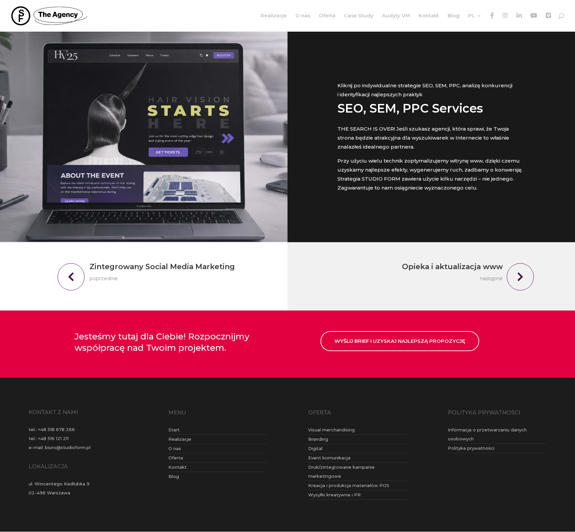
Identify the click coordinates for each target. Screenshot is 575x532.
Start (174, 429)
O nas (302, 16)
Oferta (327, 16)
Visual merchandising (331, 429)
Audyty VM (396, 16)
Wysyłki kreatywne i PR (334, 494)
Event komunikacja (329, 457)
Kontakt (429, 16)
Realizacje (274, 16)
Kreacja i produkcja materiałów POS (348, 485)
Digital (315, 448)
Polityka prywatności (471, 448)
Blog (454, 16)
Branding (318, 439)
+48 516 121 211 (53, 438)
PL (471, 16)
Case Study (358, 16)
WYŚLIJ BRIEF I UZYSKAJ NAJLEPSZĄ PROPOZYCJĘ (399, 341)
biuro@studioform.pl (68, 447)
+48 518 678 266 (56, 429)
